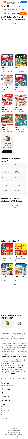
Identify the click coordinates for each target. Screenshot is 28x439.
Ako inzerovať (4, 421)
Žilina (20, 355)
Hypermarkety (11, 363)
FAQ (2, 406)
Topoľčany (9, 357)
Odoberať (24, 13)
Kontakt (3, 408)
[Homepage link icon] (1, 378)
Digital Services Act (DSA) (14, 436)
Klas (2, 367)
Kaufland (3, 369)
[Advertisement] (14, 38)
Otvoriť (24, 2)
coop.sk (13, 373)
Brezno (19, 357)
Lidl (21, 367)
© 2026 (14, 428)
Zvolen (24, 357)
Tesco (15, 367)
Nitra (14, 357)
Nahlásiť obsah (5, 410)
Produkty (3, 415)
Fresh (23, 365)
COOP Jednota (8, 367)
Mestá (2, 412)
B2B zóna (3, 423)
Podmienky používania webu (14, 432)
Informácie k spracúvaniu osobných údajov (14, 434)
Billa (18, 367)
